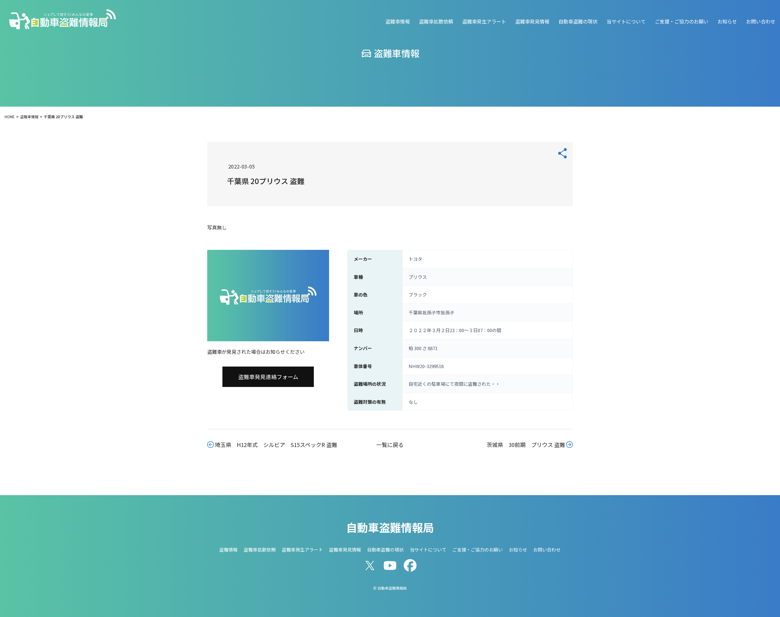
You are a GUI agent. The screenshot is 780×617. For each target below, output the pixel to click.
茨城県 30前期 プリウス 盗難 (526, 445)
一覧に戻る (390, 445)
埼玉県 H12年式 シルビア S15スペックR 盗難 (276, 445)
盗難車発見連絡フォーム (268, 377)
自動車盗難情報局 (390, 527)
